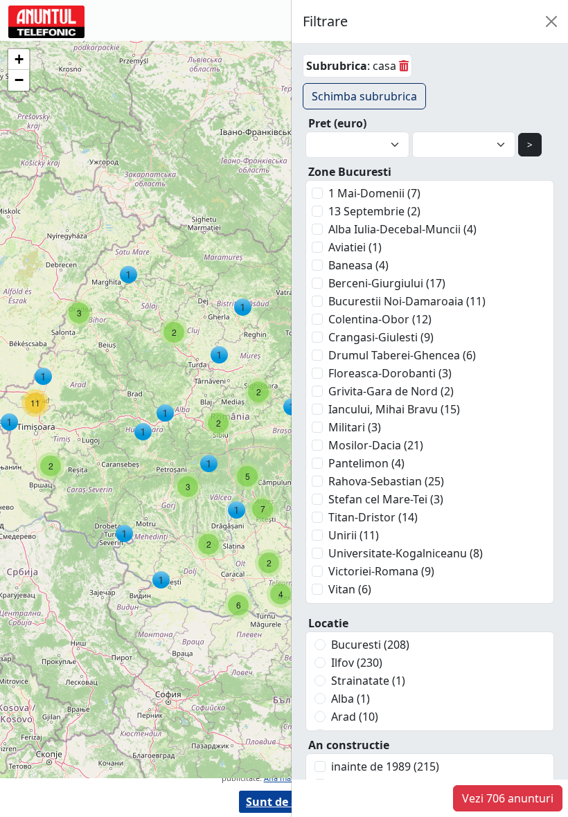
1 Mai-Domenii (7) (374, 193)
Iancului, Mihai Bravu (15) (394, 409)
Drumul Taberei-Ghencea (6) (402, 355)
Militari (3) (354, 427)
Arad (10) (354, 716)
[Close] (551, 21)
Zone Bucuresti (349, 171)
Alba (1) (350, 698)
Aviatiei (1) (355, 247)
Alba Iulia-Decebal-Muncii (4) (402, 229)
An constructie (348, 745)
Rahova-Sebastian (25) (386, 481)
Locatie (328, 623)
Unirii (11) (353, 535)
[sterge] (404, 65)
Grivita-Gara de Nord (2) (391, 391)
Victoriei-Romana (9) (381, 571)
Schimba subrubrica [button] (364, 96)
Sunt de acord (284, 801)
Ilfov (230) (356, 662)
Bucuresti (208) (370, 644)
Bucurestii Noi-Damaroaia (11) (407, 301)
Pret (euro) (337, 123)
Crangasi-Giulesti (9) (381, 337)
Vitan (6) (349, 589)
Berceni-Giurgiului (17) (386, 283)
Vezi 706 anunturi (507, 798)
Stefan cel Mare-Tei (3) (385, 499)
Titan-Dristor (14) (373, 517)
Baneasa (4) (358, 265)
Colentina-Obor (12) (380, 319)
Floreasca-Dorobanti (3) (390, 373)
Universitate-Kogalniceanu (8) (405, 553)
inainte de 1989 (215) (385, 766)
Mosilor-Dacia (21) (375, 445)
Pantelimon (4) (366, 463)
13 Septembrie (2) (374, 211)
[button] (128, 274)
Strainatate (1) (368, 680)
